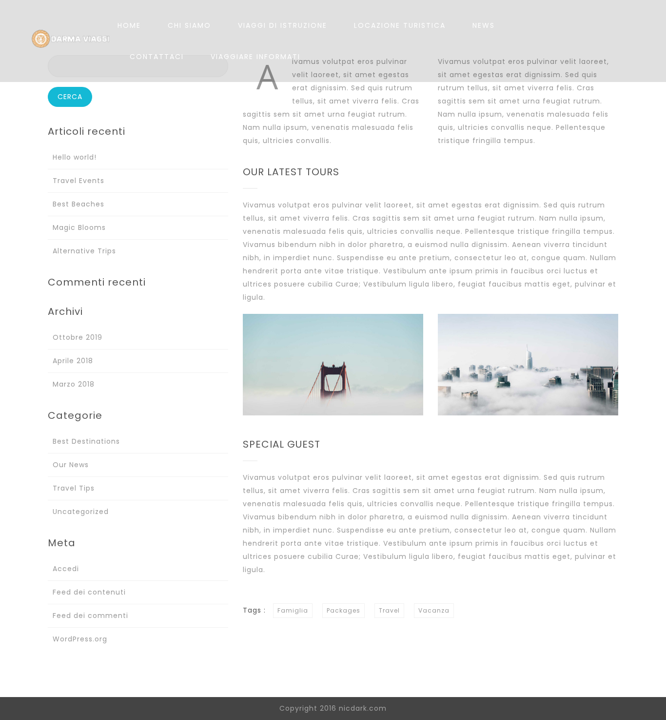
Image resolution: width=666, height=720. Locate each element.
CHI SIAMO (189, 25)
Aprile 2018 (73, 361)
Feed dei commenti (90, 615)
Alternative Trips (84, 251)
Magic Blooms (79, 227)
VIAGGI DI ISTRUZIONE (282, 25)
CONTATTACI (157, 57)
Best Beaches (78, 204)
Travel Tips (74, 488)
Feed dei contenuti (89, 592)
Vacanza (434, 610)
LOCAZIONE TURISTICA (400, 25)
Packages (343, 610)
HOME (129, 25)
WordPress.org (80, 639)
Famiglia (292, 610)
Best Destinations (86, 441)
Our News (71, 465)
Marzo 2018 (74, 384)
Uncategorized (81, 511)
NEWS (483, 25)
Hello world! (75, 157)
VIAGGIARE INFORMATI (255, 57)
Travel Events (78, 180)
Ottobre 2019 (77, 337)
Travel (389, 610)
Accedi (66, 569)
